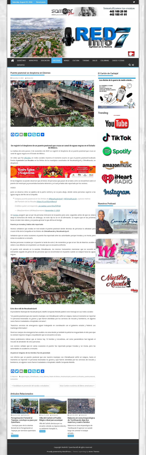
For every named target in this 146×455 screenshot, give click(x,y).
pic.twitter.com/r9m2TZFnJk (49, 206)
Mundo (66, 61)
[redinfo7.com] (73, 57)
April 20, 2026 (73, 415)
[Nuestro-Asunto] (116, 281)
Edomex (46, 376)
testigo (16, 215)
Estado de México (54, 376)
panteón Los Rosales (77, 376)
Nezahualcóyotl (65, 376)
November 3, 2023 (52, 210)
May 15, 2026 (45, 415)
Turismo (86, 61)
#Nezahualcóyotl (55, 199)
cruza (41, 376)
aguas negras (25, 376)
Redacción (30, 78)
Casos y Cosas (118, 61)
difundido (27, 158)
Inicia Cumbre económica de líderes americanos (76, 386)
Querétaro (21, 61)
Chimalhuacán (34, 376)
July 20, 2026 (16, 415)
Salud (94, 61)
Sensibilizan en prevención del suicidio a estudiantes (31, 386)
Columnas (105, 61)
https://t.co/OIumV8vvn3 (47, 201)
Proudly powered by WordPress (59, 451)
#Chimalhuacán (70, 199)
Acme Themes (94, 451)
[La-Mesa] (116, 251)
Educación (45, 61)
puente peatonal (90, 376)
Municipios (33, 61)
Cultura (76, 61)
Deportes (21, 65)
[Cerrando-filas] (116, 221)
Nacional (57, 61)
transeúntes (14, 379)
